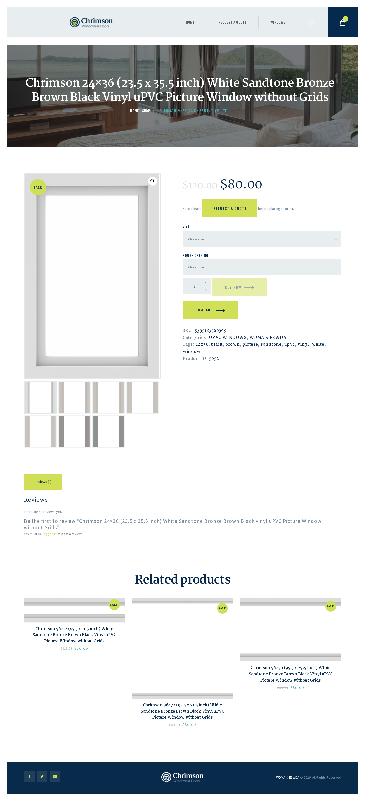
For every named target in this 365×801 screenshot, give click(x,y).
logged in (50, 534)
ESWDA (294, 777)
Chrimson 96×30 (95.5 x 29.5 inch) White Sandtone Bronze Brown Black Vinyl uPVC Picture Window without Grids (290, 674)
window (191, 351)
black (217, 344)
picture (250, 344)
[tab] (43, 483)
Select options (74, 610)
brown (232, 344)
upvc (289, 344)
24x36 (201, 344)
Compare (204, 309)
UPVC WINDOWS (228, 337)
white (318, 344)
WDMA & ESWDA (267, 337)
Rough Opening (195, 255)
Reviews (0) (43, 481)
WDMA (280, 777)
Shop (146, 110)
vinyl (303, 344)
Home (134, 110)
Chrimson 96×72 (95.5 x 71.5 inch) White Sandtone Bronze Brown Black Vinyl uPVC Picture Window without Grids (182, 711)
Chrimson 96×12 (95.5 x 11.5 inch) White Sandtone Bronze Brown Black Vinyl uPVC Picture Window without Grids (74, 635)
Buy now (233, 287)
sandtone (271, 344)
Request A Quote (230, 208)
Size (186, 226)
